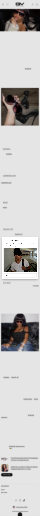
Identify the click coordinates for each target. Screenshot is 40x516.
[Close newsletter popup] (35, 240)
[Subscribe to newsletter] (35, 275)
